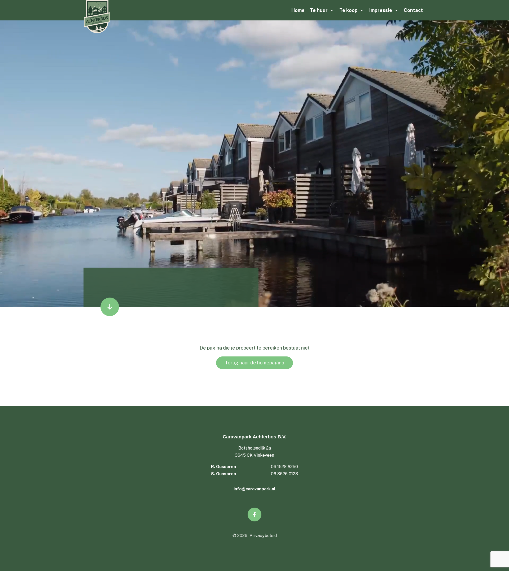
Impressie (380, 10)
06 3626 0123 (284, 473)
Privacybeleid (263, 535)
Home (298, 10)
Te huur (319, 10)
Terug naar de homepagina (254, 362)
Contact (413, 10)
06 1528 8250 (284, 466)
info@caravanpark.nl (254, 488)
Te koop (348, 10)
